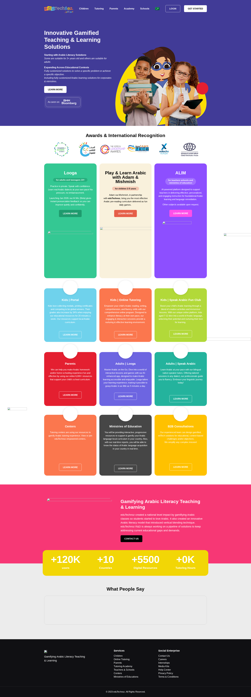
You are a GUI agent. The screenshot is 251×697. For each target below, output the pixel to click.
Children (84, 8)
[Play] (125, 610)
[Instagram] (61, 677)
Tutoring (99, 8)
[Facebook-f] (46, 677)
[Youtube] (56, 677)
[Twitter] (51, 677)
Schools (144, 8)
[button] (45, 150)
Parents (114, 8)
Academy (129, 8)
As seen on (53, 102)
